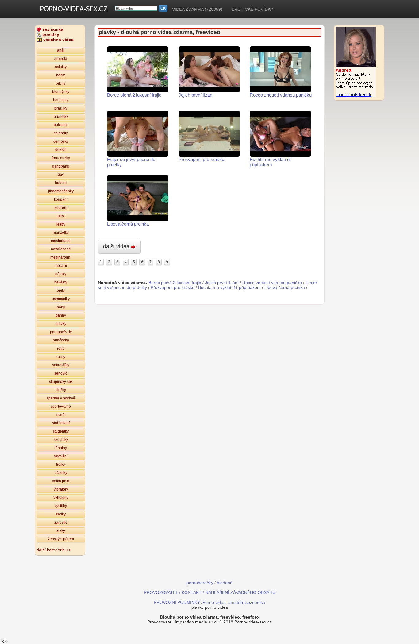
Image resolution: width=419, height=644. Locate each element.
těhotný (61, 448)
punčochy (61, 340)
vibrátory (61, 489)
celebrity (61, 133)
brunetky (61, 116)
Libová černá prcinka (128, 223)
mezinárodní (60, 257)
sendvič (60, 373)
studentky (61, 431)
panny (61, 315)
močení (61, 266)
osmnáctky (61, 299)
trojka (60, 464)
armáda (60, 58)
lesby (60, 224)
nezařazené (61, 249)
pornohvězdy (61, 332)
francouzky (61, 158)
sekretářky (60, 365)
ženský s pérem (61, 539)
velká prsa (60, 481)
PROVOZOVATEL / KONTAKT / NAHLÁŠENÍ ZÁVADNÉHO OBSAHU (209, 592)
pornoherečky (199, 582)
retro (61, 348)
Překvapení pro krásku (201, 159)
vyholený (60, 498)
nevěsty (60, 282)
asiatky (61, 67)
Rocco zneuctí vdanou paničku (281, 95)
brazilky (60, 108)
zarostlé (60, 522)
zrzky (60, 531)
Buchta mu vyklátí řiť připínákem (270, 162)
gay (61, 174)
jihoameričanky (61, 191)
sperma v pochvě (61, 398)
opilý (61, 290)
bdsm (60, 75)
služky (61, 390)
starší (60, 415)
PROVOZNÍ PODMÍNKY (177, 602)
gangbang (60, 166)
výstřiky (61, 506)
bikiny (61, 83)
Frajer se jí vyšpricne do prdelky (131, 162)
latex (61, 216)
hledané (225, 582)
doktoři (61, 150)
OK (163, 8)
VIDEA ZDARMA (197, 9)
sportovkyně (61, 406)
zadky (61, 514)
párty (61, 307)
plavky (61, 324)
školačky (61, 440)
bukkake (61, 125)
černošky (60, 141)
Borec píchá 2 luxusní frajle (134, 95)
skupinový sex (61, 382)
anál (60, 50)
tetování (60, 456)
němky (60, 274)
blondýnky (60, 92)
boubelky (60, 100)
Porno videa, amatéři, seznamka (233, 602)
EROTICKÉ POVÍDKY (252, 9)
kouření (61, 208)
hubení (61, 183)
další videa (117, 246)
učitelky (61, 473)
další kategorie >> (54, 549)
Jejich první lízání (196, 95)
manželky (61, 232)
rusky (60, 357)
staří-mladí (61, 423)
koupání (60, 199)
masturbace (61, 241)
